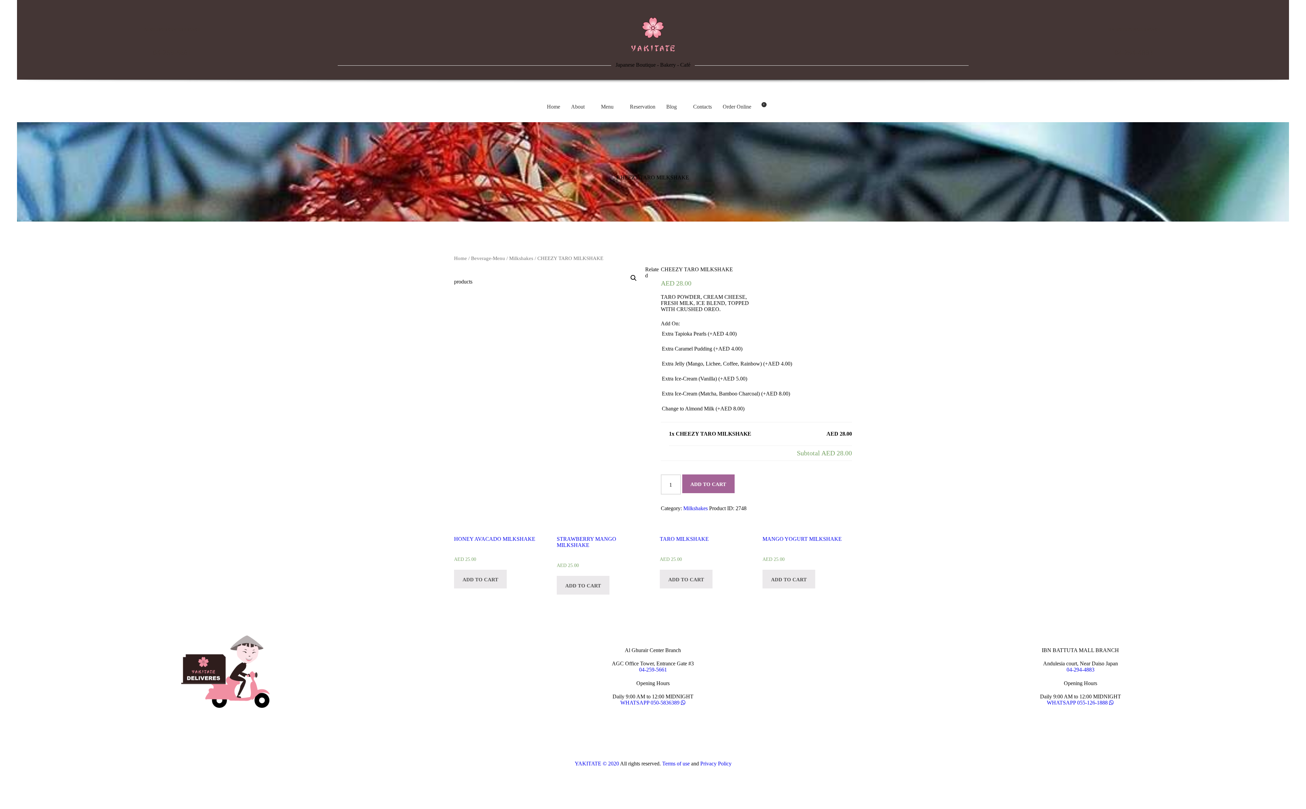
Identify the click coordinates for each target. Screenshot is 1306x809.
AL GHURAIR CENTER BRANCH (172, 29)
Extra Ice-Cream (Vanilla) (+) (704, 379)
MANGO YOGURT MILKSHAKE (802, 539)
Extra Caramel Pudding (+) (702, 349)
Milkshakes (521, 258)
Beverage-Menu (488, 258)
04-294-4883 (1134, 53)
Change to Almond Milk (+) (703, 408)
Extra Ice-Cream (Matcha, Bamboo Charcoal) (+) (726, 394)
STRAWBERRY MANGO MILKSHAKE (586, 542)
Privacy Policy (716, 763)
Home (460, 258)
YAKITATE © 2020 (597, 763)
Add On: (670, 323)
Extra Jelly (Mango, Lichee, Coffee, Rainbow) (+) (727, 364)
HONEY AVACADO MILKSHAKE (494, 539)
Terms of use (676, 763)
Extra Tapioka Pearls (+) (699, 334)
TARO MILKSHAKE (684, 539)
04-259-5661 (172, 53)
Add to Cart (708, 484)
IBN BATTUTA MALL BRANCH (1133, 29)
